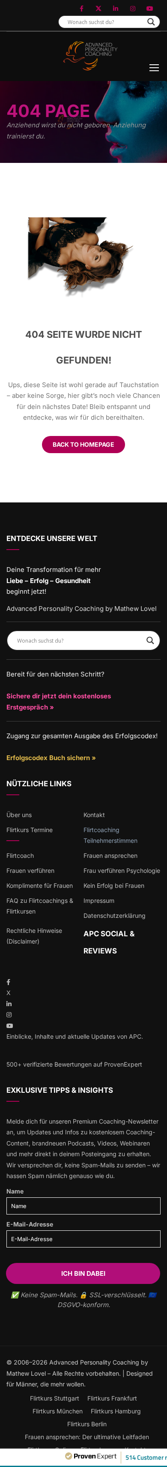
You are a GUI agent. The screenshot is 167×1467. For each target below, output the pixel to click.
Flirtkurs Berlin (87, 1424)
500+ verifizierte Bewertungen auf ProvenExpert (74, 1064)
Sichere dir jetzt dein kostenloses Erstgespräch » (58, 701)
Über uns (19, 814)
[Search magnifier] (151, 22)
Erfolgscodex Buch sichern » (51, 758)
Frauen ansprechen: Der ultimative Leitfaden (87, 1436)
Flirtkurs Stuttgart (54, 1398)
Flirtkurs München (58, 1411)
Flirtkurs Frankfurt (112, 1398)
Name (15, 1191)
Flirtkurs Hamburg (116, 1411)
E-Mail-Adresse (29, 1224)
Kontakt (94, 814)
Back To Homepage (83, 444)
